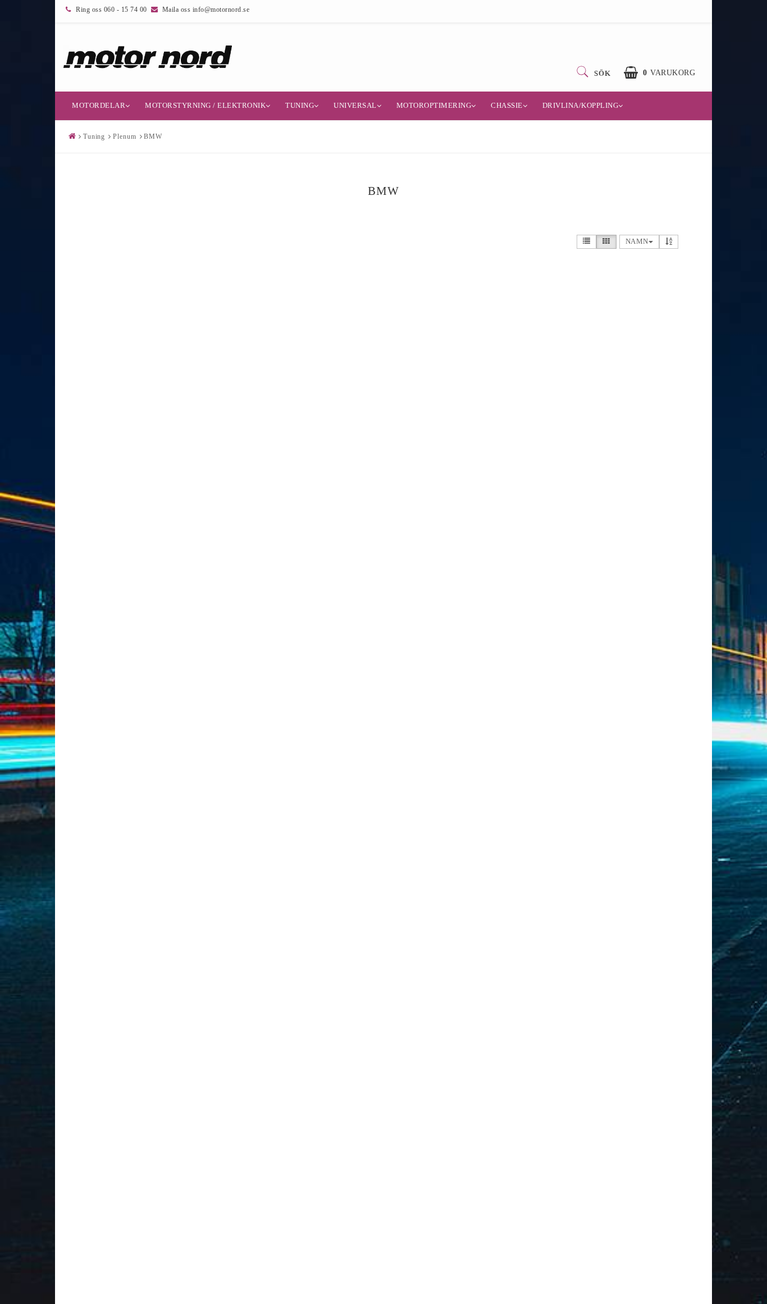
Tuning (299, 105)
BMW (153, 136)
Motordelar (98, 105)
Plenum (124, 136)
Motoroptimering (434, 105)
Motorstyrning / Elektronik (205, 105)
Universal (355, 105)
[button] (659, 72)
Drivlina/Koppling (580, 105)
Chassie (507, 105)
